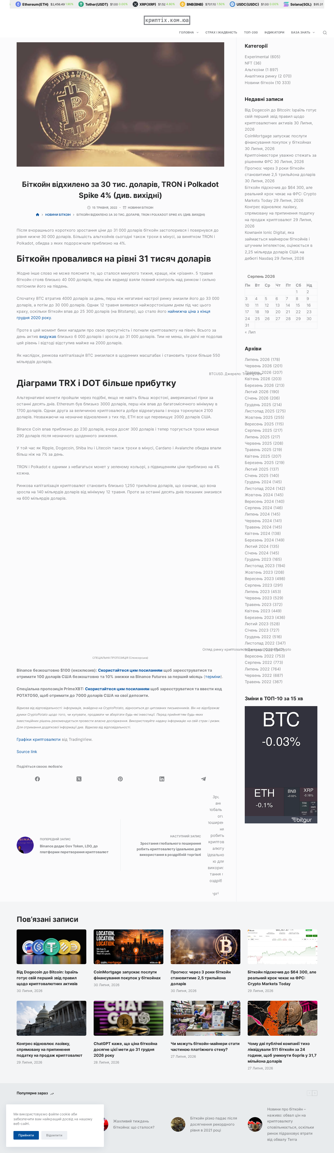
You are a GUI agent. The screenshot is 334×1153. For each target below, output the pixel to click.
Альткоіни (254, 69)
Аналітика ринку (261, 76)
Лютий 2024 (256, 546)
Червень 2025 (258, 443)
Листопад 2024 (260, 488)
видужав (47, 336)
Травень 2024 (258, 527)
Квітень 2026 (257, 378)
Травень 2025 (258, 449)
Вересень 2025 (259, 423)
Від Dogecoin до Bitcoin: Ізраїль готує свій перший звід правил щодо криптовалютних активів (281, 116)
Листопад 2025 (260, 411)
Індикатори (274, 32)
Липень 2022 (257, 669)
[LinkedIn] (162, 779)
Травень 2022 (258, 681)
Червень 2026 (258, 365)
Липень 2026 (257, 359)
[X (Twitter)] (79, 779)
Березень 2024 (259, 540)
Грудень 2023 (258, 559)
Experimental (257, 56)
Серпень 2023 (258, 585)
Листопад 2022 (260, 643)
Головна (186, 32)
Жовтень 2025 (259, 417)
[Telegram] (203, 779)
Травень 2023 (258, 604)
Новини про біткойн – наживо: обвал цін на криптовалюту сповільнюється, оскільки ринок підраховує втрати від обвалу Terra (290, 1124)
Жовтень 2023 (259, 572)
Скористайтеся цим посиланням (130, 670)
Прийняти (26, 1135)
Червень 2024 (258, 520)
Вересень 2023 (259, 578)
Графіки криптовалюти (39, 739)
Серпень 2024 (258, 507)
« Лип (250, 332)
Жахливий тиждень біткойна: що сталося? (134, 1124)
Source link (27, 751)
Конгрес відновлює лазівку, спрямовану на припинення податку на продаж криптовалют (279, 213)
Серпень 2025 (258, 430)
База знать (300, 32)
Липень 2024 (257, 514)
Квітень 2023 (257, 610)
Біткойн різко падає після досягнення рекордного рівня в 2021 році (213, 1124)
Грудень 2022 (258, 636)
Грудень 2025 (258, 404)
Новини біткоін (140, 207)
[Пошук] (325, 32)
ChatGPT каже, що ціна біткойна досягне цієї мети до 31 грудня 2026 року (125, 1049)
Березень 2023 (259, 617)
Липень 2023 (257, 591)
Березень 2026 (259, 385)
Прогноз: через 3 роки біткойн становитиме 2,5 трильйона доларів (201, 978)
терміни (213, 676)
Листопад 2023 (260, 565)
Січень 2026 (256, 398)
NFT (248, 63)
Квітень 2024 (257, 533)
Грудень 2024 (258, 481)
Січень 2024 (256, 552)
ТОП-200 (251, 32)
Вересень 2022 (259, 656)
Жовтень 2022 (259, 649)
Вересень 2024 (259, 501)
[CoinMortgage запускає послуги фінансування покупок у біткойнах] (128, 946)
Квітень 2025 (257, 456)
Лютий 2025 (256, 469)
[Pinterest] (120, 779)
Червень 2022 (258, 675)
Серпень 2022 (258, 662)
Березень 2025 (259, 462)
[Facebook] (37, 779)
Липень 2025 (257, 436)
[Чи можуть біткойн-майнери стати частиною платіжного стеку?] (205, 1018)
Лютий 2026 (256, 391)
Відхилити (54, 1135)
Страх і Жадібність (221, 32)
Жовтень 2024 (259, 494)
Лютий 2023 (256, 623)
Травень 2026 (258, 372)
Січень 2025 (256, 475)
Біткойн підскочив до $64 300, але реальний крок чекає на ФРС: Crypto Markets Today (280, 194)
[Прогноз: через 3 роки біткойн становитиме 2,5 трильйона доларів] (205, 946)
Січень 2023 (256, 630)
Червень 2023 (258, 597)
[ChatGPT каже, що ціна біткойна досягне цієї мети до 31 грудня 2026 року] (128, 1018)
